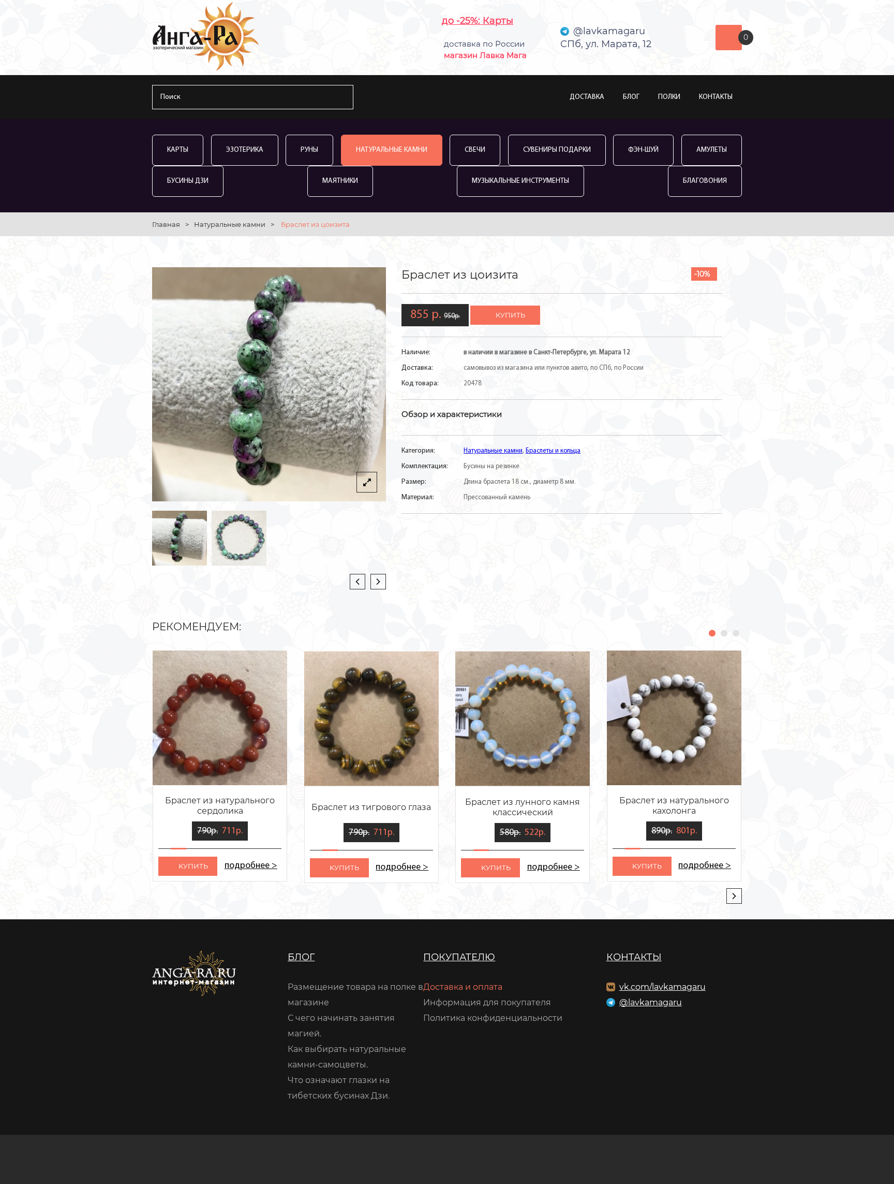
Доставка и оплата (462, 987)
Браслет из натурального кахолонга (674, 806)
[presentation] (357, 581)
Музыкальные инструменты (520, 181)
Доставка (587, 97)
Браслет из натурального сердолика (220, 806)
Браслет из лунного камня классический (522, 807)
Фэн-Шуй (643, 150)
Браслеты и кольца (553, 450)
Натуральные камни (391, 150)
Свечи (475, 150)
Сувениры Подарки (557, 150)
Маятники (340, 181)
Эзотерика (244, 150)
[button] (712, 633)
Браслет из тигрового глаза (371, 807)
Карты (177, 150)
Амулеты (711, 150)
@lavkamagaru (650, 1002)
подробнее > (250, 866)
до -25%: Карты (477, 20)
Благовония (705, 181)
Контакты (716, 97)
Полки (669, 97)
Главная (166, 224)
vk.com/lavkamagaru (662, 987)
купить (510, 315)
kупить (193, 866)
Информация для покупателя (487, 1002)
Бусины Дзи (187, 181)
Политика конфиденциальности (492, 1018)
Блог (631, 97)
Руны (309, 150)
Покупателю (459, 957)
